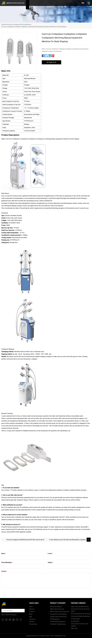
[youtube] (13, 619)
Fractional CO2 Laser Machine (58, 614)
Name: (3, 553)
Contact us (32, 619)
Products (9, 24)
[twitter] (10, 619)
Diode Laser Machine (56, 606)
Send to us (52, 62)
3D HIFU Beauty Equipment (57, 621)
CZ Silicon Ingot (75, 618)
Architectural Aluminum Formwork (81, 613)
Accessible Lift (75, 621)
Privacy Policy (33, 624)
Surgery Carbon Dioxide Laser (58, 616)
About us (31, 609)
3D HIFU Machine (55, 619)
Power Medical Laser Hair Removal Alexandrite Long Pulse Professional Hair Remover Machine (65, 540)
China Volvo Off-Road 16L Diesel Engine (80, 610)
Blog (30, 616)
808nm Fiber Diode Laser (57, 609)
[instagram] (17, 619)
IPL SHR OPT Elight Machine (58, 624)
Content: (4, 571)
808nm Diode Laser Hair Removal (59, 611)
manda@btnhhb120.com (60, 635)
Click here (14, 614)
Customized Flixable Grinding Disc (80, 616)
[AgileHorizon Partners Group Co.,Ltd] (10, 604)
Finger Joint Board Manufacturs (80, 606)
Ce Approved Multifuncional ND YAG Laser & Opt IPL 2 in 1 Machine (28, 540)
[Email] (22, 610)
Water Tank (74, 628)
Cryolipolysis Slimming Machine (22, 24)
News (30, 614)
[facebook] (2, 619)
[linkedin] (6, 619)
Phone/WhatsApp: (7, 562)
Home (4, 24)
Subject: (50, 562)
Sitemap (31, 621)
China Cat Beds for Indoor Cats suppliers (79, 625)
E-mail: (50, 553)
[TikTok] (20, 619)
